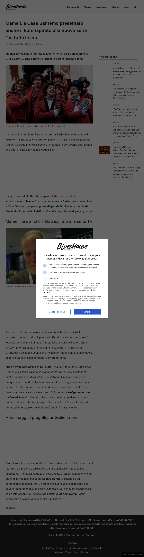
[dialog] (72, 278)
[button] (72, 279)
